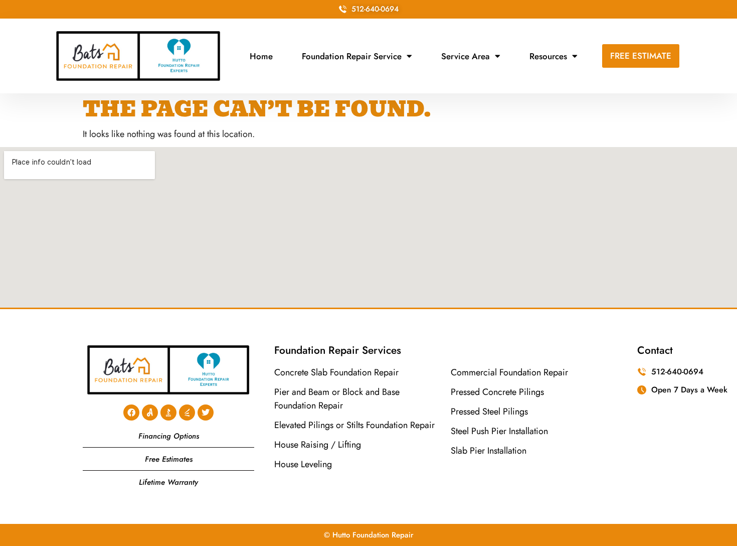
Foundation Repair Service (352, 56)
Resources (548, 56)
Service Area (465, 56)
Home (261, 56)
